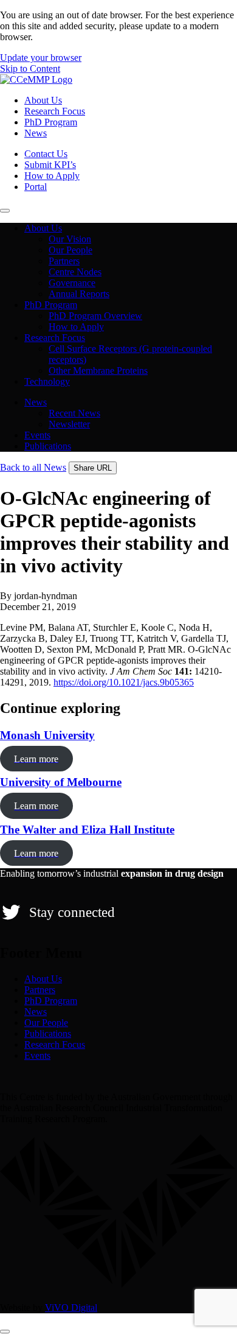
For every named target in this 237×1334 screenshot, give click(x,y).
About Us (43, 100)
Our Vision (70, 239)
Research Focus (54, 111)
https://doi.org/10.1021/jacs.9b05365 (123, 682)
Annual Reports (79, 294)
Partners (64, 261)
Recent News (74, 413)
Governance (72, 283)
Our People (70, 250)
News (35, 133)
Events (37, 435)
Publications (47, 446)
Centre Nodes (75, 272)
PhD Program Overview (95, 316)
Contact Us (45, 154)
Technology (47, 381)
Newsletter (69, 424)
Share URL (93, 467)
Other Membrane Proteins (98, 370)
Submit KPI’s (50, 165)
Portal (35, 186)
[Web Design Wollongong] (118, 1287)
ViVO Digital (71, 1307)
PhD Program (50, 122)
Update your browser (40, 57)
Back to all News (33, 467)
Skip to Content (30, 68)
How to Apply (52, 175)
